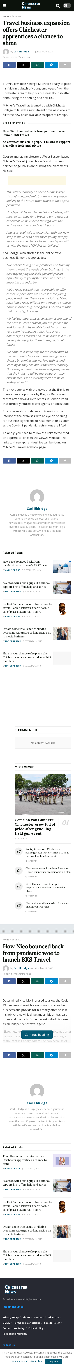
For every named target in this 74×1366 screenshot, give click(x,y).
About (26, 1317)
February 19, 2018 (33, 641)
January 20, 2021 (44, 51)
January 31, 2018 (32, 666)
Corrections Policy (14, 1328)
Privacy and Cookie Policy (27, 1361)
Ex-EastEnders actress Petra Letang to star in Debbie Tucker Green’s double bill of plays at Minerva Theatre (27, 607)
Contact (39, 1317)
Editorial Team (13, 591)
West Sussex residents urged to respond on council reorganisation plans (46, 887)
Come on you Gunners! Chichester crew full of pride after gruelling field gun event (35, 827)
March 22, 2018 (31, 616)
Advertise (53, 1317)
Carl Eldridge (21, 51)
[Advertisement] (37, 75)
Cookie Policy (52, 1322)
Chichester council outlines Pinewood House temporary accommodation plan (48, 870)
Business (16, 16)
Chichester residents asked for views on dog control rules (47, 905)
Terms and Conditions (26, 1322)
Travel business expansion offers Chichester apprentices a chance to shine (25, 1160)
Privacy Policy (11, 1317)
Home (6, 16)
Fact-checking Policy (15, 1333)
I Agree (53, 1361)
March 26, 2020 (32, 591)
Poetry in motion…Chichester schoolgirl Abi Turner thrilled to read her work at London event (47, 853)
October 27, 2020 (32, 570)
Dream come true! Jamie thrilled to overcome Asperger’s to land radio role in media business (27, 632)
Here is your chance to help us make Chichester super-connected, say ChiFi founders (27, 657)
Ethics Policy (35, 1328)
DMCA (6, 1322)
